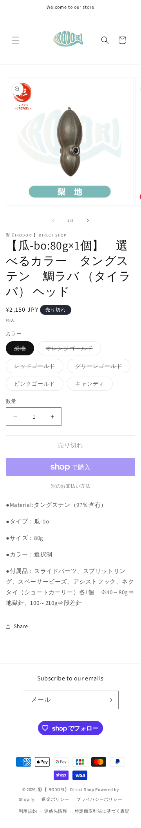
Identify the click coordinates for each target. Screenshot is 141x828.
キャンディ (92, 385)
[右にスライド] (87, 220)
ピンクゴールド (37, 385)
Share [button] (21, 626)
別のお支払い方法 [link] (70, 486)
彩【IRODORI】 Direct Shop (66, 789)
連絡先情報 (55, 811)
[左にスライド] (53, 220)
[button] (15, 40)
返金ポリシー (55, 799)
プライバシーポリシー (99, 799)
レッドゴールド (37, 367)
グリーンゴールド (101, 367)
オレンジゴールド (72, 349)
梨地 (22, 349)
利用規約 (28, 811)
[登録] (109, 700)
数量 (11, 401)
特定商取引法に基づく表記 (102, 811)
